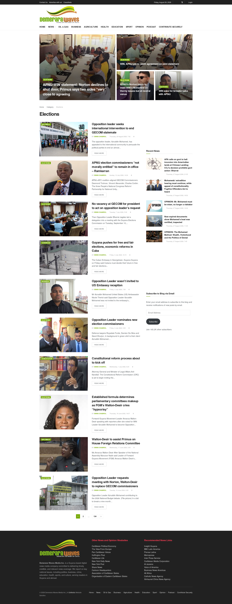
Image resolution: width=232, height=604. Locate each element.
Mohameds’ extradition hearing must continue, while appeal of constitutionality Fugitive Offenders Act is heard (177, 186)
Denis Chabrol (51, 99)
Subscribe (153, 321)
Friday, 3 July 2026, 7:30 (117, 289)
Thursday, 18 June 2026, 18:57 (119, 413)
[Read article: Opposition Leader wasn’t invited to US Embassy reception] (63, 296)
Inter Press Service (152, 558)
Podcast (151, 26)
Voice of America (151, 567)
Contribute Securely (170, 26)
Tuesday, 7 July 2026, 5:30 (118, 212)
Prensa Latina (150, 552)
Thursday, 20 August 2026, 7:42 (119, 136)
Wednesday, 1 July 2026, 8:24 (119, 367)
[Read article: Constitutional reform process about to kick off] (63, 373)
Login (190, 2)
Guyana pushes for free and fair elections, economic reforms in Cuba (113, 246)
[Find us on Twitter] (182, 2)
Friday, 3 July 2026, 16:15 (117, 255)
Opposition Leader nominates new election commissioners (114, 321)
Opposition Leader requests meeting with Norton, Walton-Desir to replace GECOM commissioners (115, 482)
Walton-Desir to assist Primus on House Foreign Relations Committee (116, 441)
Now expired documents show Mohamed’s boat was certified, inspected (177, 219)
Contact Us (43, 2)
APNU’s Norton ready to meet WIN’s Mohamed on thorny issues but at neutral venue (135, 89)
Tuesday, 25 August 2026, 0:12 (131, 69)
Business (76, 26)
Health (105, 26)
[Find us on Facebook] (178, 2)
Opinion (139, 26)
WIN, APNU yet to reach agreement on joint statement (149, 64)
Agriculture (91, 26)
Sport (129, 26)
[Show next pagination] (101, 516)
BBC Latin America (152, 549)
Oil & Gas (63, 26)
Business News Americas (155, 570)
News (51, 26)
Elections (48, 80)
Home (42, 26)
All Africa (148, 573)
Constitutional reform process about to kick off (116, 360)
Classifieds (68, 2)
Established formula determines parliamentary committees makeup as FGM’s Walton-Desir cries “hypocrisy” (115, 403)
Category (50, 107)
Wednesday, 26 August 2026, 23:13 (72, 99)
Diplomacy (46, 124)
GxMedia (72, 592)
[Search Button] (192, 26)
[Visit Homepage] (59, 14)
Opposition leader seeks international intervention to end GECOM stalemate (113, 128)
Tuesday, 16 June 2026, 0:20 (118, 490)
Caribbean (46, 243)
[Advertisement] (169, 124)
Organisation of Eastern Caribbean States (109, 576)
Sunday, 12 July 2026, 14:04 (118, 175)
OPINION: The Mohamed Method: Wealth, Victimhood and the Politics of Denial (177, 234)
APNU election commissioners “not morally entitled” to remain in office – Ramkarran (115, 166)
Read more (100, 153)
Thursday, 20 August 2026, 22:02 (132, 99)
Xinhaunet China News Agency (157, 579)
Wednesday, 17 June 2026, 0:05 (119, 447)
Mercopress (149, 555)
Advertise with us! (55, 2)
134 (95, 516)
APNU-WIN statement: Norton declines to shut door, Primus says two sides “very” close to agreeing (75, 89)
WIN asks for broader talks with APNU (173, 92)
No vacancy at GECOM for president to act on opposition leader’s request (116, 205)
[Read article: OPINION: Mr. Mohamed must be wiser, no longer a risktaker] (154, 206)
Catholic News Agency (153, 576)
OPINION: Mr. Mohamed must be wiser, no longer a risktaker (178, 203)
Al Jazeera (148, 564)
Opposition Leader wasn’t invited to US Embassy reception (115, 283)
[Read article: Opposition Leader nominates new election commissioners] (63, 335)
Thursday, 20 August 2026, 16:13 (171, 99)
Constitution (47, 359)
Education (117, 26)
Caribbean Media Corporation (156, 561)
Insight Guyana (150, 546)
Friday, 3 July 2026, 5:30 (117, 328)
